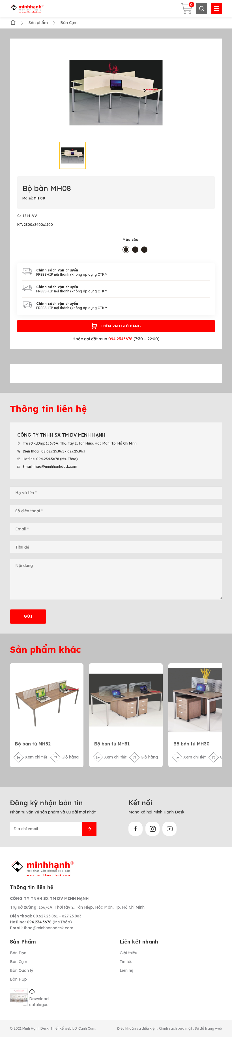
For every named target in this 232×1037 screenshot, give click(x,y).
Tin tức (126, 961)
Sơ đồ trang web (208, 1028)
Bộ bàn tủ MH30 (191, 744)
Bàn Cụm (18, 961)
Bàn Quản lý (21, 970)
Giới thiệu (128, 952)
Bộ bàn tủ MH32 (33, 744)
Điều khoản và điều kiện (137, 1028)
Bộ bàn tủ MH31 (112, 744)
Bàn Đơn (18, 952)
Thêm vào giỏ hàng (121, 326)
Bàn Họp (18, 979)
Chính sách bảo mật (176, 1028)
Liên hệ (126, 970)
